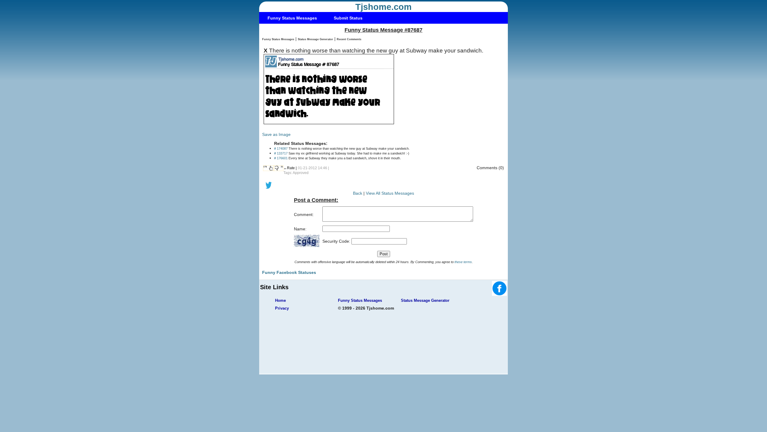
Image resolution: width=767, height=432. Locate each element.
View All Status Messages (390, 193)
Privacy (282, 308)
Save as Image (276, 134)
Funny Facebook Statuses (289, 272)
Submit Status (348, 18)
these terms (463, 262)
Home (280, 300)
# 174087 (281, 148)
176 (265, 167)
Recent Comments (349, 39)
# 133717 (281, 153)
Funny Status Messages (292, 18)
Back (357, 193)
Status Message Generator (315, 39)
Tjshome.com (383, 7)
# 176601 (281, 158)
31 (282, 167)
